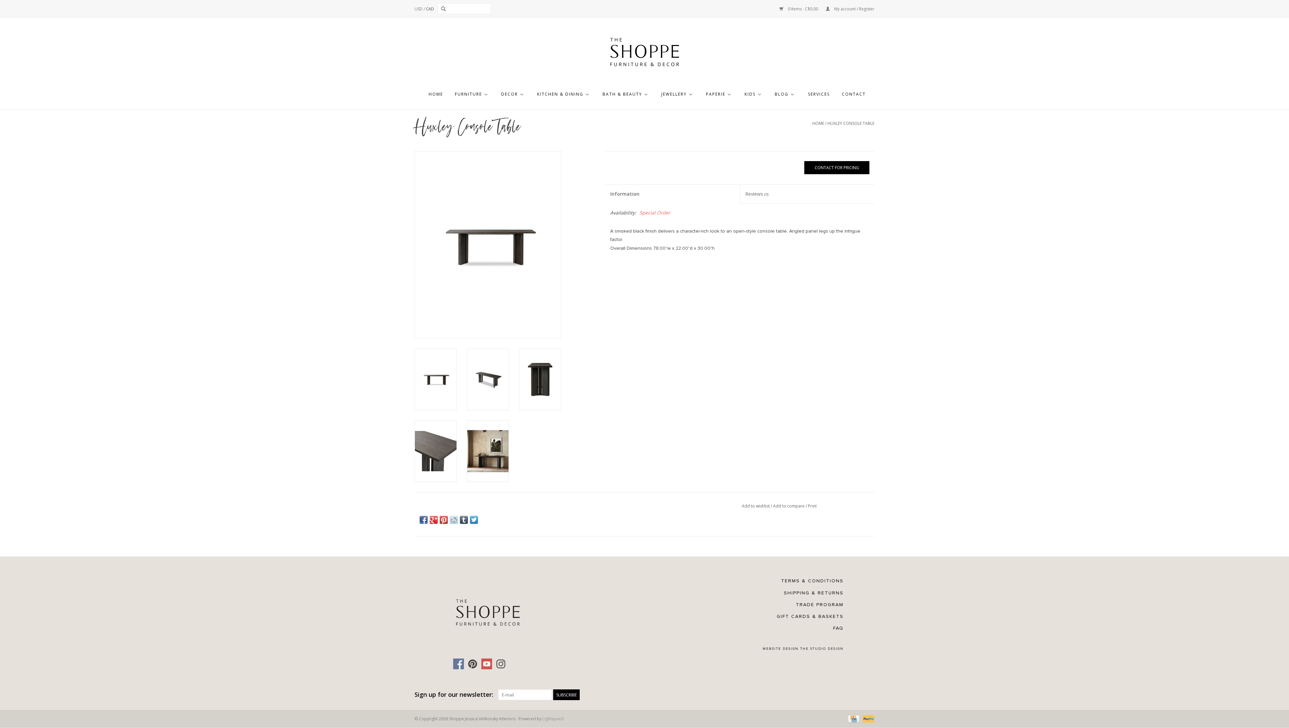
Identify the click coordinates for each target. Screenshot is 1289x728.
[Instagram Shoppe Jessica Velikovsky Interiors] (500, 664)
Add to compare (789, 506)
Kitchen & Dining (560, 94)
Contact (854, 94)
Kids (750, 94)
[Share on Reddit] (454, 520)
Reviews (756, 194)
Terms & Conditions (812, 581)
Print (812, 506)
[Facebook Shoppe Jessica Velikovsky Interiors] (458, 664)
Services (819, 94)
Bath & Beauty (622, 94)
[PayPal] (867, 719)
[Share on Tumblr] (464, 520)
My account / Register (853, 9)
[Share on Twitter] (474, 520)
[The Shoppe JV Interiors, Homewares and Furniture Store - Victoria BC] (644, 54)
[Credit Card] (853, 719)
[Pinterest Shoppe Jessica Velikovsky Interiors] (472, 664)
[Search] (444, 8)
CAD (430, 9)
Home (436, 94)
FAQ (838, 628)
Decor (509, 94)
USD (419, 9)
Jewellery (674, 94)
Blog (782, 94)
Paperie (715, 94)
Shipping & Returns (814, 593)
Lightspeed (553, 719)
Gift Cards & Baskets (810, 616)
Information (624, 194)
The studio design (822, 649)
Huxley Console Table (850, 123)
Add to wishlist (756, 506)
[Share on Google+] (434, 520)
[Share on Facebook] (424, 520)
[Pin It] (444, 520)
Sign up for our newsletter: (454, 694)
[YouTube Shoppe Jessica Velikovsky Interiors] (486, 664)
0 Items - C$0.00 (803, 9)
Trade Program (820, 605)
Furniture (468, 94)
